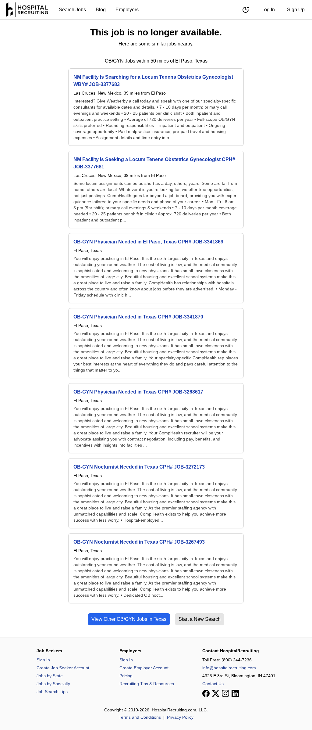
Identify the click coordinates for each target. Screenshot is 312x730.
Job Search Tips (52, 691)
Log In (268, 9)
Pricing (126, 675)
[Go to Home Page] (27, 9)
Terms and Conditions (140, 717)
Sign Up (296, 9)
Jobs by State (50, 675)
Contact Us (213, 683)
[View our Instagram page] (225, 693)
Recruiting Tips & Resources (146, 683)
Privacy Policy (180, 717)
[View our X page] (215, 693)
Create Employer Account (143, 667)
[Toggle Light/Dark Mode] (245, 10)
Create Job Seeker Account (63, 667)
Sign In (43, 659)
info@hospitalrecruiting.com (229, 667)
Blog (101, 9)
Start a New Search (200, 619)
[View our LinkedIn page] (235, 693)
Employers (127, 9)
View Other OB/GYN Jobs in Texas (128, 619)
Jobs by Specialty (53, 683)
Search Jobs (72, 9)
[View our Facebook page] (206, 693)
